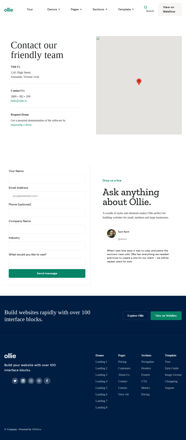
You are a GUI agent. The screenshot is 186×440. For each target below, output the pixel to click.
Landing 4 (101, 381)
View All (123, 394)
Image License (173, 374)
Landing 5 (101, 387)
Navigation (147, 361)
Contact (122, 381)
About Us (124, 374)
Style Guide (172, 368)
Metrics (145, 387)
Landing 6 (101, 394)
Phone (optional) (20, 204)
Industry (14, 238)
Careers (122, 387)
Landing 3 (101, 374)
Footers (145, 374)
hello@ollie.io (19, 100)
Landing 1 (101, 361)
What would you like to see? (27, 254)
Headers (146, 368)
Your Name (16, 171)
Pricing (122, 361)
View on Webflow (169, 9)
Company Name (20, 221)
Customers (124, 368)
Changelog (171, 381)
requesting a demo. (21, 124)
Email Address (18, 188)
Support (169, 387)
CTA (144, 381)
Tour (30, 9)
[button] (52, 9)
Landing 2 (101, 368)
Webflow (36, 429)
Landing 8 (101, 407)
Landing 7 (101, 400)
